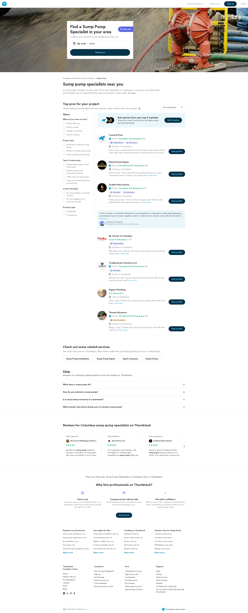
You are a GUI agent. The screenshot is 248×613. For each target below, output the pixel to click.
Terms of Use (161, 577)
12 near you (125, 29)
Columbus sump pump (163, 534)
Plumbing (77, 78)
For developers (69, 580)
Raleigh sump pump (162, 549)
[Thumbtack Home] (4, 4)
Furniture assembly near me (104, 545)
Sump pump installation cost (74, 534)
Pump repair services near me (105, 549)
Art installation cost (70, 541)
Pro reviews (130, 583)
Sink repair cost (69, 545)
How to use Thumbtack (104, 571)
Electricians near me (131, 545)
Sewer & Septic (89, 78)
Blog (65, 589)
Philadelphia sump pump (164, 545)
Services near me (101, 580)
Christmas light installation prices (76, 549)
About (65, 574)
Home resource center (103, 586)
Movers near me (130, 541)
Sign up (97, 574)
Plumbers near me (130, 549)
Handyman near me (131, 534)
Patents (159, 583)
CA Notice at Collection (166, 586)
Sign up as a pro (132, 574)
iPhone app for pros (133, 586)
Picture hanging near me (103, 538)
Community (130, 577)
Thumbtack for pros (133, 571)
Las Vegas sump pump (163, 538)
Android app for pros (134, 589)
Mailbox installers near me (103, 541)
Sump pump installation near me (106, 534)
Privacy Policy (161, 580)
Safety (159, 574)
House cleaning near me (133, 538)
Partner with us (69, 577)
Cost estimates (100, 583)
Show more (68, 553)
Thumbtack (67, 78)
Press (65, 586)
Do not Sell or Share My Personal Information (170, 590)
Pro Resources (131, 580)
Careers (66, 583)
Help (158, 571)
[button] (113, 138)
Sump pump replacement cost (74, 538)
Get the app (99, 577)
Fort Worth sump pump (164, 541)
